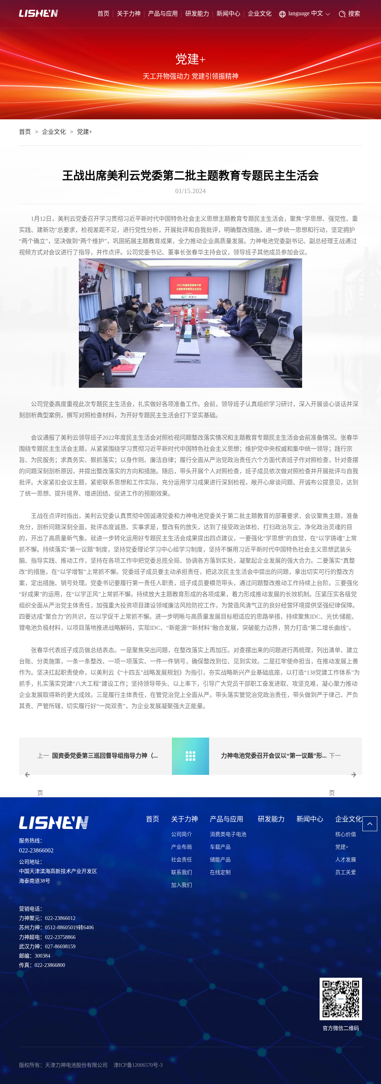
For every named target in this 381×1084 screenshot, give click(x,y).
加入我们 (181, 885)
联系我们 (181, 873)
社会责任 (181, 860)
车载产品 (220, 847)
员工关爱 (345, 873)
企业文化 (260, 14)
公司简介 (181, 835)
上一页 (43, 774)
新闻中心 (228, 14)
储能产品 (220, 860)
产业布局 (181, 847)
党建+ (84, 132)
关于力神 (129, 14)
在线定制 (220, 873)
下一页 (335, 774)
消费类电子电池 (228, 835)
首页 (103, 14)
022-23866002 (36, 851)
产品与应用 (163, 14)
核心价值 (345, 835)
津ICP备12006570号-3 (138, 1065)
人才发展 (345, 860)
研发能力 (197, 14)
